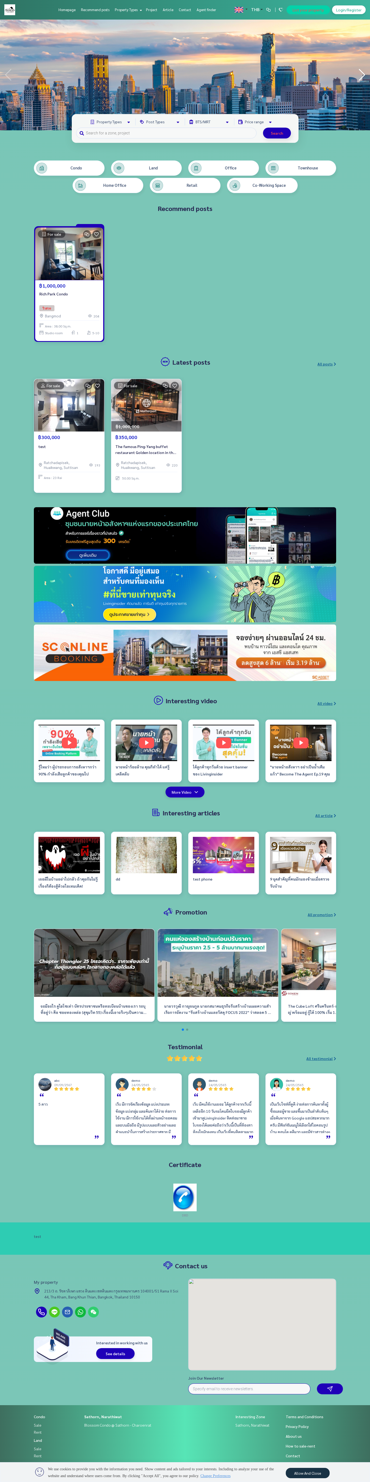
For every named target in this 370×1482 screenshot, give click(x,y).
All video (325, 703)
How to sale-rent (300, 1445)
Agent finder (206, 9)
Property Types (126, 9)
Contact (185, 9)
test (42, 446)
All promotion (320, 914)
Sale (37, 1425)
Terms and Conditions (304, 1416)
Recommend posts (95, 9)
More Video (182, 792)
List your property (308, 9)
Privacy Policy (297, 1426)
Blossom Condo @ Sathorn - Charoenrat (117, 1425)
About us (294, 1436)
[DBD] (185, 1197)
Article (168, 9)
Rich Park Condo (53, 293)
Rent (38, 1432)
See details (115, 1353)
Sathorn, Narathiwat (103, 1416)
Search (277, 133)
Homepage (67, 9)
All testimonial (319, 1058)
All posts (325, 363)
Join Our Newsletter (206, 1378)
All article (324, 815)
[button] (361, 75)
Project (151, 9)
